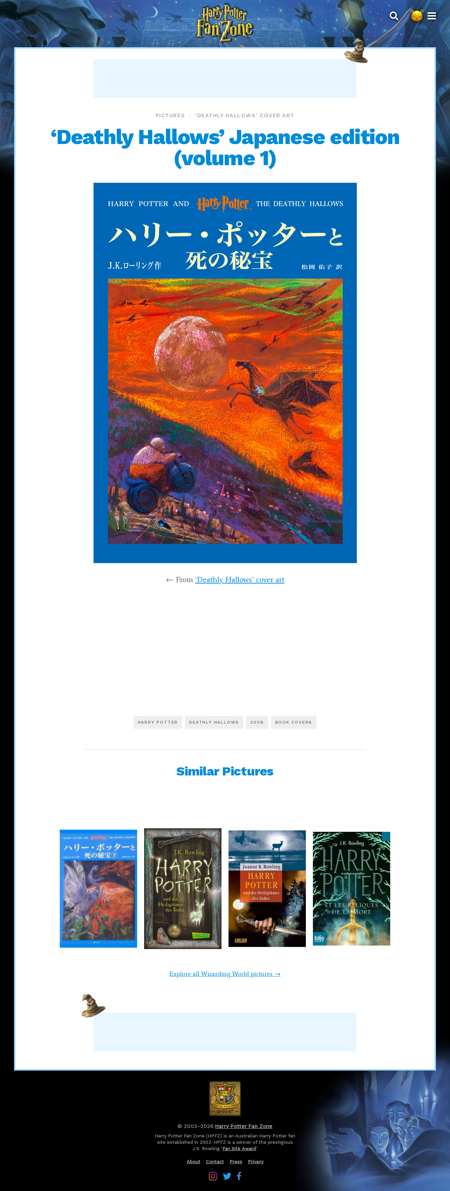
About (193, 1161)
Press (236, 1161)
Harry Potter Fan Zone (243, 1126)
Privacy (256, 1161)
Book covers (294, 722)
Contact (215, 1161)
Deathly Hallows (214, 722)
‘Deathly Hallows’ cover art (245, 115)
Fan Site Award (239, 1148)
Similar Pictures (224, 771)
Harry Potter (158, 722)
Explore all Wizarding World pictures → (225, 974)
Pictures (170, 115)
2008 (257, 722)
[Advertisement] (225, 78)
